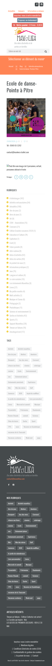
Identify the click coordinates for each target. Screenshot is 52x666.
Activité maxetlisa (24, 348)
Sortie (25, 421)
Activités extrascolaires (36, 66)
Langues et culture (16, 275)
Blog (21, 66)
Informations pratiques (36, 11)
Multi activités (15, 295)
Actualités (11, 11)
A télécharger (15, 198)
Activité (10, 348)
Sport (33, 421)
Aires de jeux (14, 214)
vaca (17, 426)
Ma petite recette (16, 291)
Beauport (11, 360)
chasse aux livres (14, 365)
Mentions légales (27, 645)
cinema (26, 365)
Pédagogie (14, 303)
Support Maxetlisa (16, 323)
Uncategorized (15, 331)
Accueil (11, 66)
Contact (35, 655)
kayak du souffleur (33, 393)
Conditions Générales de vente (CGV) (27, 648)
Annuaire (21, 11)
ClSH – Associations (17, 222)
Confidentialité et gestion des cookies (27, 652)
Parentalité (12, 410)
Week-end (29, 437)
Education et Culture (17, 234)
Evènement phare (21, 376)
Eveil (11, 242)
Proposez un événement (27, 20)
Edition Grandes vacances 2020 (21, 230)
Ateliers (23, 354)
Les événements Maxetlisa (19, 283)
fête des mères (20, 388)
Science (35, 415)
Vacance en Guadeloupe (32, 426)
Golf (31, 388)
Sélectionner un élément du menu (26, 58)
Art (11, 218)
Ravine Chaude (13, 415)
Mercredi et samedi (23, 404)
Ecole (19, 371)
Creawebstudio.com (40, 660)
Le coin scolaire (15, 279)
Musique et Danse (16, 299)
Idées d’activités (15, 254)
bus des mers (23, 360)
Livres (12, 287)
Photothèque (14, 307)
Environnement (31, 371)
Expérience (31, 382)
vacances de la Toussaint (16, 432)
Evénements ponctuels (15, 382)
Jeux (11, 271)
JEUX (20, 393)
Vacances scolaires (14, 437)
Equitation (13, 238)
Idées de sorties (15, 258)
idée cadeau (14, 250)
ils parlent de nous (16, 262)
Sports (12, 319)
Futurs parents (15, 246)
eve (9, 376)
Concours (13, 226)
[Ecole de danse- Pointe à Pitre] (26, 117)
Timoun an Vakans (16, 327)
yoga (38, 437)
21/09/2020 (11, 141)
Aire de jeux (14, 210)
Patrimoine (24, 410)
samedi (25, 415)
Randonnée (36, 410)
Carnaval (36, 360)
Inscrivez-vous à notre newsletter (27, 15)
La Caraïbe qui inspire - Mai (17, 619)
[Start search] (45, 51)
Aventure (34, 354)
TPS (9, 426)
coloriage (37, 365)
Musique (37, 404)
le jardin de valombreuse (16, 399)
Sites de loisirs (13, 421)
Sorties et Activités (16, 315)
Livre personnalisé (36, 399)
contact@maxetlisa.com (16, 478)
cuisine (10, 371)
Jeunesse (11, 393)
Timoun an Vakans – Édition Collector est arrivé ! (24, 616)
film (9, 388)
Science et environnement (19, 311)
